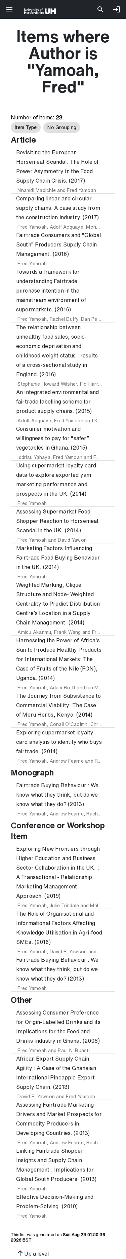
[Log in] (117, 9)
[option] (26, 127)
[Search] (100, 9)
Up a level (32, 1253)
